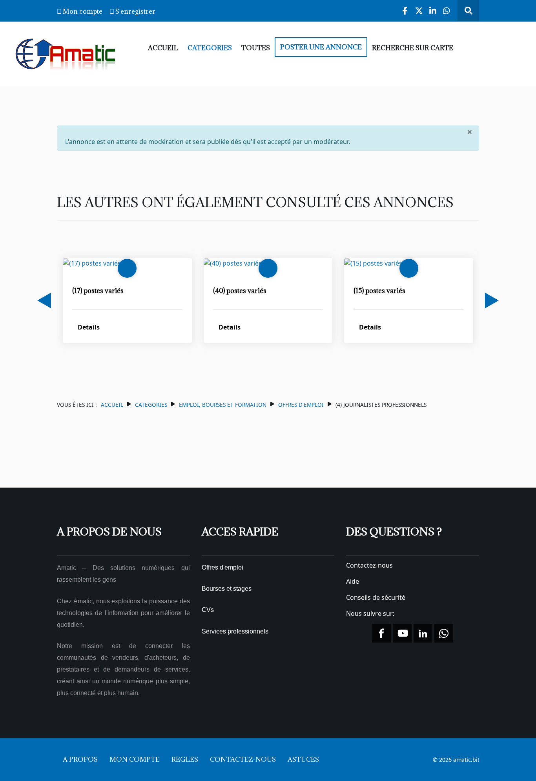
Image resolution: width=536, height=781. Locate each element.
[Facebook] (405, 11)
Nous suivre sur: (371, 613)
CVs (208, 609)
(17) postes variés (98, 290)
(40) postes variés (239, 290)
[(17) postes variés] (92, 263)
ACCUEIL (163, 48)
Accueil (112, 404)
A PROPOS (80, 759)
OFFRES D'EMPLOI (301, 404)
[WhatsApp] (447, 11)
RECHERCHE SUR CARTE (412, 48)
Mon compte (82, 11)
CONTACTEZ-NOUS (243, 759)
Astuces (303, 759)
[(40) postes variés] (233, 263)
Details (89, 327)
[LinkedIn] (433, 11)
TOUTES (255, 48)
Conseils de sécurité (375, 597)
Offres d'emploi (222, 567)
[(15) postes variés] (373, 263)
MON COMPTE (134, 759)
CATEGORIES (210, 48)
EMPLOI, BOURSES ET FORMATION (222, 404)
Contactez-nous (369, 565)
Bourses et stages (227, 588)
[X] (419, 11)
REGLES (184, 759)
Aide (352, 581)
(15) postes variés (379, 290)
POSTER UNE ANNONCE (321, 47)
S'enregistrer (135, 11)
